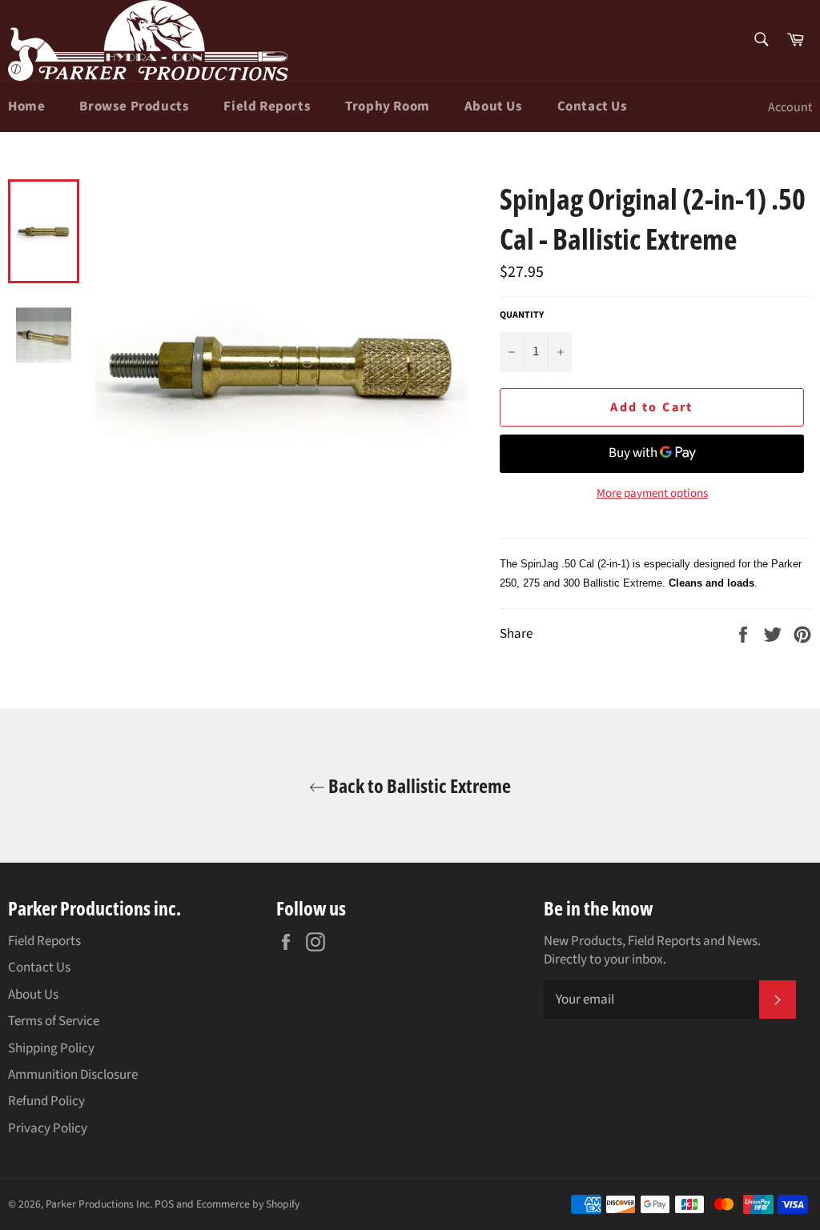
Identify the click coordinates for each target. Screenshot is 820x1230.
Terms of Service (53, 1021)
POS (164, 1204)
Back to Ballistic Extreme (418, 785)
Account (790, 107)
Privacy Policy (47, 1128)
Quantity (522, 315)
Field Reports (267, 106)
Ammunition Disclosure (73, 1074)
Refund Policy (46, 1101)
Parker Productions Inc (98, 1204)
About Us (493, 106)
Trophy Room (387, 106)
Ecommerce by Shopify (247, 1204)
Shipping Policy (51, 1048)
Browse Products (134, 106)
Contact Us (592, 106)
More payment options (652, 494)
